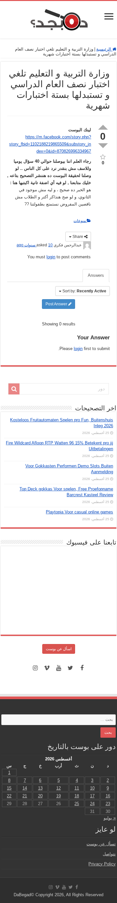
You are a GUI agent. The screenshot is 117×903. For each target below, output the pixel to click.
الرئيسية (104, 49)
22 (9, 795)
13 (40, 788)
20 (40, 795)
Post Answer (57, 304)
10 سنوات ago (35, 245)
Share (78, 236)
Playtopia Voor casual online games (79, 512)
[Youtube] (58, 668)
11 (76, 788)
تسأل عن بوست (101, 843)
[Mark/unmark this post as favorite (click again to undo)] (103, 156)
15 (9, 788)
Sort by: (84, 291)
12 (58, 788)
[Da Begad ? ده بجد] (58, 18)
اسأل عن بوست (59, 649)
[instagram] (35, 668)
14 (24, 788)
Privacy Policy (102, 864)
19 (58, 795)
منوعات (80, 220)
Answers (96, 275)
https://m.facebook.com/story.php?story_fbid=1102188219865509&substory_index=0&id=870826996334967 (50, 144)
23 (108, 803)
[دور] (14, 388)
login (50, 256)
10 (92, 788)
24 (92, 803)
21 (24, 795)
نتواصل (109, 853)
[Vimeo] (47, 668)
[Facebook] (82, 668)
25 (76, 803)
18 (76, 795)
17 (92, 795)
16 (108, 795)
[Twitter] (70, 668)
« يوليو (110, 817)
